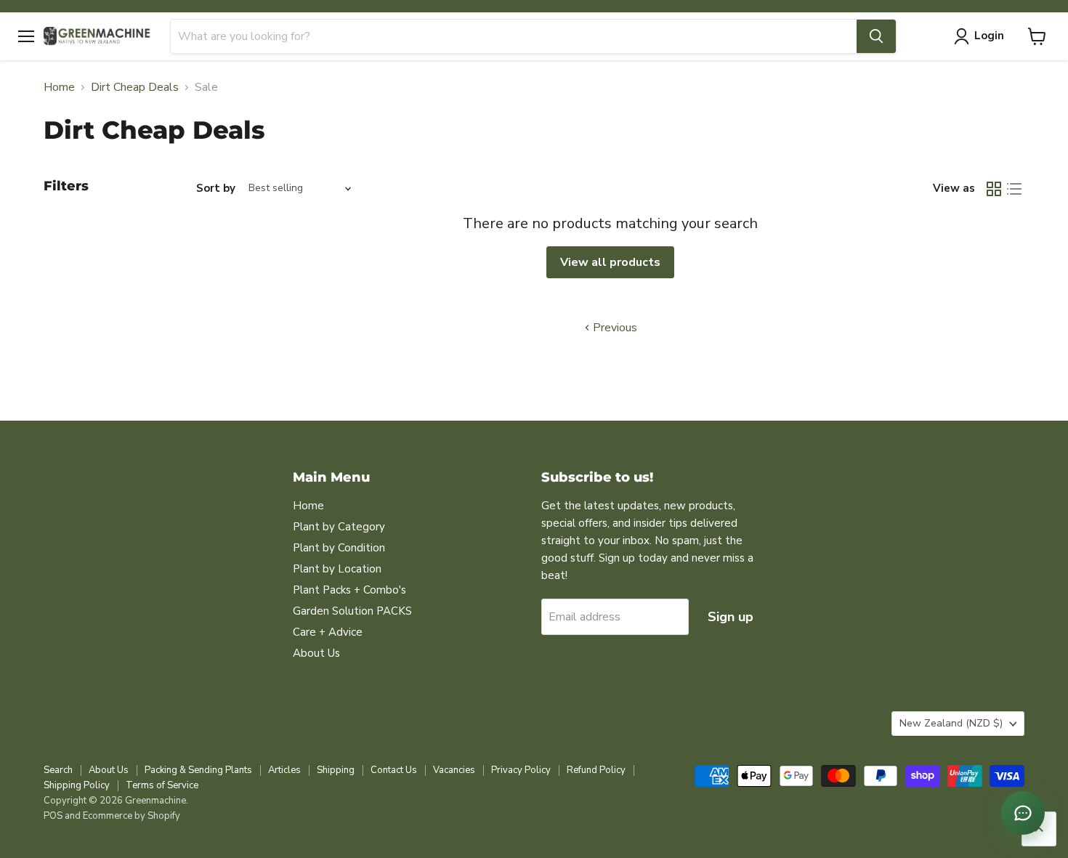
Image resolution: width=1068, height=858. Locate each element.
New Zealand (951, 723)
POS (53, 815)
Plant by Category (339, 526)
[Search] (876, 36)
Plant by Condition (339, 548)
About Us (316, 653)
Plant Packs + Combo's (349, 590)
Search (58, 770)
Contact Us (394, 770)
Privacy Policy (521, 770)
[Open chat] (1023, 813)
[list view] (1014, 189)
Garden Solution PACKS (352, 611)
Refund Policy (596, 770)
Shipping (336, 770)
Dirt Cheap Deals (135, 87)
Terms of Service (162, 785)
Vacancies (454, 770)
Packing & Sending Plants (198, 770)
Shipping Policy (77, 785)
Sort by (215, 188)
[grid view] (994, 189)
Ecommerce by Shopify (131, 815)
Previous (613, 328)
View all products (610, 262)
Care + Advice (328, 632)
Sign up (730, 617)
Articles (284, 770)
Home (59, 87)
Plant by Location (337, 569)
